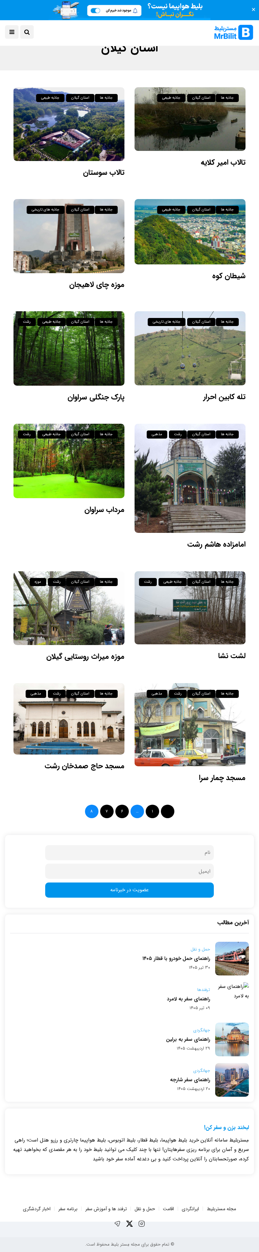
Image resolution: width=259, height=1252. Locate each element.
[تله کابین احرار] (190, 348)
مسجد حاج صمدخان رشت (84, 766)
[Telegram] (117, 1223)
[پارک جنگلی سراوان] (68, 348)
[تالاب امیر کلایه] (190, 119)
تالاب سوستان (103, 172)
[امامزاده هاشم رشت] (190, 478)
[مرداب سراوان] (68, 461)
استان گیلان (201, 98)
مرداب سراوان (104, 509)
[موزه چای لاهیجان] (68, 236)
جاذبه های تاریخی (46, 210)
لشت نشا (232, 656)
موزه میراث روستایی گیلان (85, 656)
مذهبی (157, 434)
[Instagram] (141, 1223)
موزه (38, 582)
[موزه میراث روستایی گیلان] (68, 608)
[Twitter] (129, 1223)
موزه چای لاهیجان (96, 284)
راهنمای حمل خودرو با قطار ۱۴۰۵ (176, 959)
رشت (27, 322)
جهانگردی (201, 1030)
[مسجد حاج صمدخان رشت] (68, 719)
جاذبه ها (227, 98)
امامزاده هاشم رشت (216, 544)
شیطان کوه (229, 276)
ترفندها (203, 990)
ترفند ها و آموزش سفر (106, 1209)
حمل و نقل (200, 949)
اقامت (168, 1209)
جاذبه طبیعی (171, 98)
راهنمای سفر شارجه (190, 1080)
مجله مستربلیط (221, 1209)
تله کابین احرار (224, 397)
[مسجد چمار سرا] (190, 724)
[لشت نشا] (190, 608)
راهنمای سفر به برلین (188, 1039)
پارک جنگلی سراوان (93, 397)
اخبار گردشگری (37, 1209)
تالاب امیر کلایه (223, 162)
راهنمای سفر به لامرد (188, 999)
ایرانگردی (190, 1209)
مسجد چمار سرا (222, 777)
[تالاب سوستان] (68, 124)
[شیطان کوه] (190, 231)
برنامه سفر (68, 1209)
